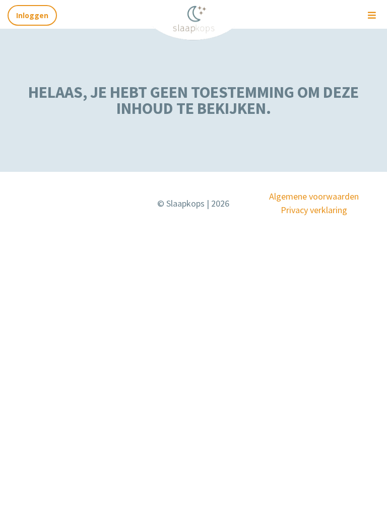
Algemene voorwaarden (314, 196)
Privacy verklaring (314, 210)
